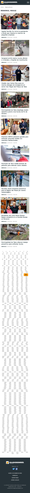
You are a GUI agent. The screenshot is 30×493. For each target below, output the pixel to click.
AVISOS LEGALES (15, 480)
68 (13, 264)
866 (10, 451)
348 (25, 326)
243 (22, 302)
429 (25, 346)
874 (22, 452)
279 (12, 311)
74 (11, 266)
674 (13, 405)
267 (10, 308)
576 (13, 381)
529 (3, 370)
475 (3, 357)
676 (22, 405)
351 (13, 328)
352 (17, 328)
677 (27, 405)
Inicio (2, 7)
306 (20, 317)
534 (27, 370)
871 (8, 452)
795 (17, 433)
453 (27, 351)
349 (3, 328)
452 (22, 351)
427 (15, 346)
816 (13, 438)
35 (4, 258)
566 (20, 378)
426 (10, 346)
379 (17, 334)
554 (13, 376)
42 (6, 259)
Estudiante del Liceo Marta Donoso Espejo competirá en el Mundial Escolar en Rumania (14, 217)
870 (3, 452)
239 (3, 302)
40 (25, 258)
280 (17, 311)
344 (5, 326)
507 (10, 365)
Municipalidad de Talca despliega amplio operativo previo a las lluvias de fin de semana (14, 112)
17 (6, 254)
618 (12, 391)
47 (27, 259)
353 (22, 328)
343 (27, 325)
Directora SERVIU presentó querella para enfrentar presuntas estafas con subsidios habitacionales (14, 138)
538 (20, 372)
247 (15, 303)
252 (13, 304)
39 (21, 258)
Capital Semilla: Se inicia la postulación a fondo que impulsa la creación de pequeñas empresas (14, 33)
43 (10, 259)
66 (4, 264)
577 (17, 381)
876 (13, 453)
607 (15, 389)
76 (19, 266)
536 (10, 372)
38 (17, 258)
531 (13, 370)
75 (15, 266)
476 (8, 357)
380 (22, 334)
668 (10, 404)
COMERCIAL (15, 475)
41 (2, 259)
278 (8, 311)
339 (8, 325)
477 (12, 357)
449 (8, 351)
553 (8, 376)
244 (27, 302)
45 (19, 259)
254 (22, 304)
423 (22, 345)
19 (14, 254)
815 (8, 438)
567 (25, 378)
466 (15, 355)
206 (15, 294)
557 (27, 376)
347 (20, 326)
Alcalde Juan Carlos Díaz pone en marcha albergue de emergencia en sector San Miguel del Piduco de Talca (14, 85)
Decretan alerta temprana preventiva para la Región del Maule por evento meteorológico (13, 190)
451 (17, 351)
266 (5, 308)
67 (8, 264)
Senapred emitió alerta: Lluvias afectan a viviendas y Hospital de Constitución (14, 59)
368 (20, 332)
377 (8, 334)
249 (25, 303)
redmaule (3, 37)
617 (8, 391)
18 (10, 254)
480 (27, 357)
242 (17, 302)
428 (20, 346)
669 (15, 404)
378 (12, 334)
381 (27, 334)
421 (12, 345)
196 (17, 291)
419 (3, 345)
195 (13, 291)
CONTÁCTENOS (15, 478)
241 (13, 302)
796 (22, 433)
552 (3, 376)
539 (25, 372)
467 (20, 355)
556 (22, 376)
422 (17, 345)
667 (5, 404)
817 (17, 438)
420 (8, 345)
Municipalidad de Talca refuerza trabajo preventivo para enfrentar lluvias (14, 243)
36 (8, 258)
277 (3, 311)
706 (20, 413)
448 (3, 351)
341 (17, 325)
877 (17, 453)
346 (15, 326)
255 (27, 304)
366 (10, 332)
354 (27, 328)
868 (20, 451)
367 (15, 332)
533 (22, 370)
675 (17, 405)
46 (23, 259)
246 (10, 303)
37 (12, 258)
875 (27, 452)
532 (17, 370)
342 (22, 325)
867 (15, 451)
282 (27, 311)
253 (17, 304)
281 (22, 311)
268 (15, 308)
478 (17, 357)
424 (27, 345)
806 (20, 435)
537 (15, 372)
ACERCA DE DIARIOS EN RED (15, 473)
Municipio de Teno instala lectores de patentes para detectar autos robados (14, 164)
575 (8, 381)
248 (20, 303)
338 (3, 325)
